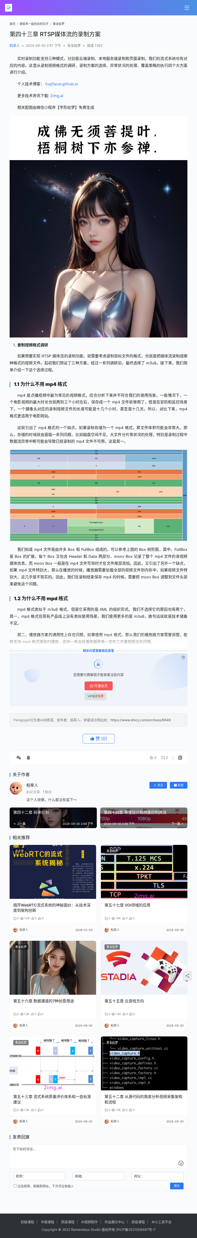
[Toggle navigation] (187, 7)
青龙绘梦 (74, 45)
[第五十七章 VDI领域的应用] (144, 872)
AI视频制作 (89, 1222)
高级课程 (67, 1222)
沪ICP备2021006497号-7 (135, 1229)
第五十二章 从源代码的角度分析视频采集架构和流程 (143, 1099)
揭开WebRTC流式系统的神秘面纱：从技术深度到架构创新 (52, 908)
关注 (160, 785)
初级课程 (27, 1222)
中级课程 (47, 1222)
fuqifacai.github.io (61, 83)
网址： (139, 1176)
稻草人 (15, 45)
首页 (12, 24)
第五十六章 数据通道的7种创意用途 (43, 1001)
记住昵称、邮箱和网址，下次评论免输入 (45, 1186)
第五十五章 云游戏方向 (124, 1001)
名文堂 (19, 851)
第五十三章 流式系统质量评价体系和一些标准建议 (52, 1099)
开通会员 (101, 686)
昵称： (21, 1176)
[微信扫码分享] (18, 757)
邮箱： (80, 1176)
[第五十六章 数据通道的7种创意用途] (53, 968)
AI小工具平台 (162, 1222)
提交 (177, 1186)
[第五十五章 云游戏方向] (144, 968)
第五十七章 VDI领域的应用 (127, 905)
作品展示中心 (115, 1222)
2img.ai (56, 95)
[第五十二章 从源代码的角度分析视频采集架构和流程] (144, 1063)
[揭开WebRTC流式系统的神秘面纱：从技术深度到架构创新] (53, 872)
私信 (181, 785)
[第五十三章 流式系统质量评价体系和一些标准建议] (53, 1063)
